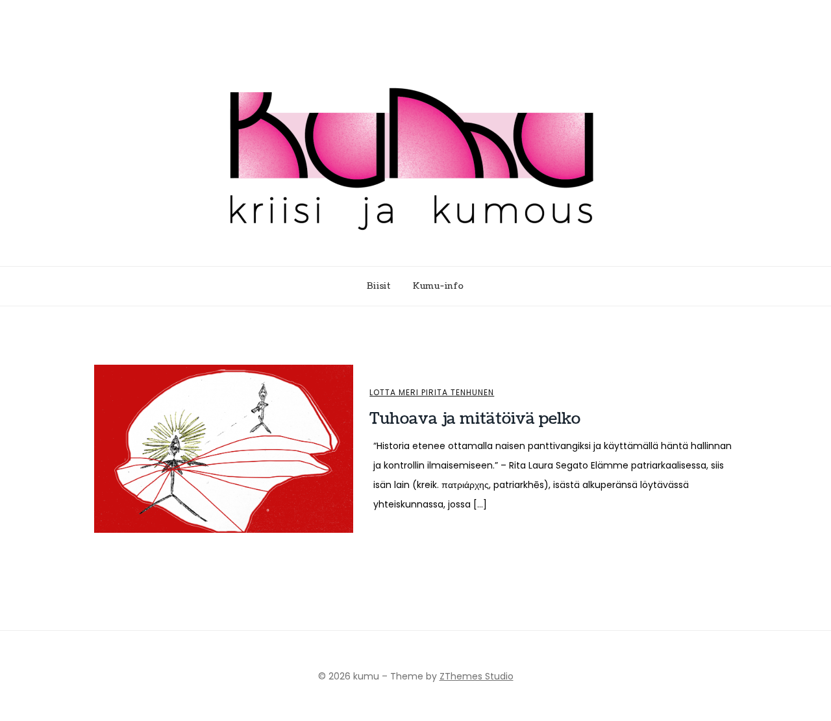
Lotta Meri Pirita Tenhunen (431, 392)
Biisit (379, 286)
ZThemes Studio (477, 676)
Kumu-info (438, 286)
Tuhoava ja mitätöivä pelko (474, 419)
